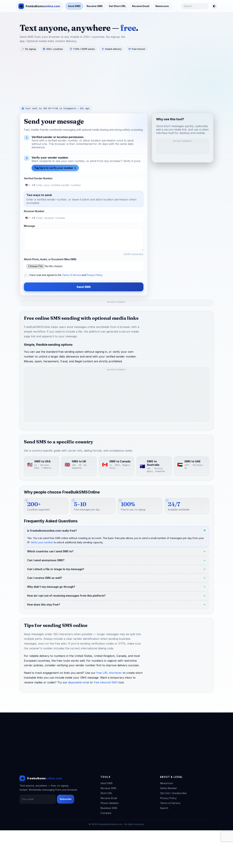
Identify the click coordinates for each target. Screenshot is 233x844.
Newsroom (162, 6)
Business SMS (108, 808)
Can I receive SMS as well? (44, 578)
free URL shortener (109, 673)
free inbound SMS (106, 682)
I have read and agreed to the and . (66, 275)
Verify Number (168, 788)
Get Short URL (117, 6)
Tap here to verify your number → (55, 167)
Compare (105, 813)
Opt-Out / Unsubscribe (173, 793)
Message (29, 226)
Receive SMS (95, 6)
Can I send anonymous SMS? (45, 560)
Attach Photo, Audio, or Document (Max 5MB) (50, 259)
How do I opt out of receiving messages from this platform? (66, 595)
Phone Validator (109, 803)
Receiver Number (34, 211)
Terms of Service (71, 275)
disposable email (78, 682)
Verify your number (42, 542)
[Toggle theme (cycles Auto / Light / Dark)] (214, 6)
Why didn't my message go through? (51, 587)
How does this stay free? (43, 604)
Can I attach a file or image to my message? (55, 569)
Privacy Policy (94, 275)
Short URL (106, 793)
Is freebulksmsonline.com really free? (52, 530)
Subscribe (65, 799)
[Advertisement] (116, 78)
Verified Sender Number (38, 178)
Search (164, 808)
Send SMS (74, 6)
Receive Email (140, 6)
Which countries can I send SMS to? (50, 551)
